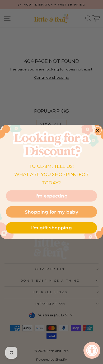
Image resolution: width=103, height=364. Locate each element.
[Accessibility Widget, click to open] (91, 350)
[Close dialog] (97, 130)
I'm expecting (51, 196)
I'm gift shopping (51, 228)
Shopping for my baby (51, 212)
